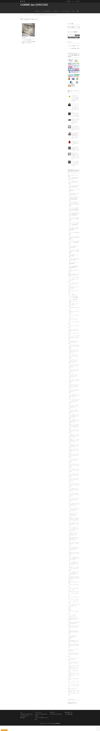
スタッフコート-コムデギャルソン (74, 612)
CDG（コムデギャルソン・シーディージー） (74, 280)
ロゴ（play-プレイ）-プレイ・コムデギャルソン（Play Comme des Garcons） (74, 514)
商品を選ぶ (37, 11)
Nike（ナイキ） (71, 615)
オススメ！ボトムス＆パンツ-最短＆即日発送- (74, 263)
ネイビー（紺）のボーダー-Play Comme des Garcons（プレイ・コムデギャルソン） (74, 504)
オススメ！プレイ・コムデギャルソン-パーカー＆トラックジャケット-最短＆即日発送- (74, 223)
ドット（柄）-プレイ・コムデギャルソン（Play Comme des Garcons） (74, 470)
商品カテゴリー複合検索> (74, 37)
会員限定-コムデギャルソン (73, 667)
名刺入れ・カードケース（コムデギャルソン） (74, 312)
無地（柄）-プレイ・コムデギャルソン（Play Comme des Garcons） (74, 455)
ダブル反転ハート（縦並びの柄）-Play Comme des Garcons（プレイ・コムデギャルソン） (74, 519)
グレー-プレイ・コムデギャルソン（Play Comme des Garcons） (74, 460)
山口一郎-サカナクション (73, 591)
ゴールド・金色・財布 (72, 299)
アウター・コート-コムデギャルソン (74, 322)
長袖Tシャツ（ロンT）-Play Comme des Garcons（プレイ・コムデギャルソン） (74, 351)
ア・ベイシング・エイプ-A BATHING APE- (73, 650)
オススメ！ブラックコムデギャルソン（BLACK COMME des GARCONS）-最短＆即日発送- (74, 209)
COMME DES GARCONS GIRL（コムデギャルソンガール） (74, 619)
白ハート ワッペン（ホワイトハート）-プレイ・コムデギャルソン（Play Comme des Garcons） (74, 401)
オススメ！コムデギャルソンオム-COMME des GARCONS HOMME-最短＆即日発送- (74, 198)
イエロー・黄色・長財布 (73, 297)
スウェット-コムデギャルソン (73, 601)
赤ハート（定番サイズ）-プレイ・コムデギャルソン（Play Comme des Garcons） (74, 416)
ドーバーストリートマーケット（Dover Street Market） (74, 659)
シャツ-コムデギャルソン (73, 599)
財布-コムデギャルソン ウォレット (74, 291)
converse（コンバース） (73, 588)
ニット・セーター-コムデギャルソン (74, 594)
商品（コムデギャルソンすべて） (73, 175)
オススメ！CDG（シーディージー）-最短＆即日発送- (74, 194)
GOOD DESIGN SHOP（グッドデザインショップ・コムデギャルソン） (74, 654)
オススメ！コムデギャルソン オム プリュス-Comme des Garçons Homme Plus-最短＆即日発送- (74, 204)
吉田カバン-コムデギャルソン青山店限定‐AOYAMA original (74, 274)
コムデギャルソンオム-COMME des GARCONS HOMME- (74, 623)
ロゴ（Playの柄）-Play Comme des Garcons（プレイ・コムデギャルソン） (74, 524)
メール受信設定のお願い (69, 714)
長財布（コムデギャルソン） (74, 301)
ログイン (73, 1)
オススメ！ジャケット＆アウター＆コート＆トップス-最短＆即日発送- (74, 251)
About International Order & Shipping (56, 714)
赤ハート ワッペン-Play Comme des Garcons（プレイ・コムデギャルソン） (74, 380)
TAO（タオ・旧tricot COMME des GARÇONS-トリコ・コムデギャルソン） (74, 645)
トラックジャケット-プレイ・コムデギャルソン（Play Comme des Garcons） (74, 375)
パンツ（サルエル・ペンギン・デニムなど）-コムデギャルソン (74, 662)
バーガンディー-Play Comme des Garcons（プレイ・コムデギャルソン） (74, 479)
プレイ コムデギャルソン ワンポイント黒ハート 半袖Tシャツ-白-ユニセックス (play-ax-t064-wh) (75, 128)
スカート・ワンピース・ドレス (74, 681)
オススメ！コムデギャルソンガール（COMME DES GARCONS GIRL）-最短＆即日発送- (74, 213)
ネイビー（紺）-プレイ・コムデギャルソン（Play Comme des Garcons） (74, 465)
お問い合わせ (55, 11)
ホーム (21, 712)
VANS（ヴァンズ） (72, 616)
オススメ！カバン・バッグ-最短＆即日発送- (74, 190)
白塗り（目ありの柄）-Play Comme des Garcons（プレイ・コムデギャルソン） (74, 538)
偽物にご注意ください (68, 712)
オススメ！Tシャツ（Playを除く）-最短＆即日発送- (74, 259)
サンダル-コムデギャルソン (73, 665)
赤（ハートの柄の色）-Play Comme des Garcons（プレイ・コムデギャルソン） (74, 563)
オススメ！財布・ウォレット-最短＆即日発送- (74, 255)
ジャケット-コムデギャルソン (73, 597)
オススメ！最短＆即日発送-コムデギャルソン (74, 182)
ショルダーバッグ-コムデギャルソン (74, 585)
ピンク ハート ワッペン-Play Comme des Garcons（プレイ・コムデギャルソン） (74, 406)
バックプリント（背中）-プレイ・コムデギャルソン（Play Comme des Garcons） (74, 509)
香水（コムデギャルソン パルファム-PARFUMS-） (74, 288)
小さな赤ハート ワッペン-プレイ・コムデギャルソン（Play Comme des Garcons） (74, 435)
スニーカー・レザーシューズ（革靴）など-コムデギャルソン (74, 330)
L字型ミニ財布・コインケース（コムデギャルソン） (74, 304)
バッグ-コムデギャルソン (73, 277)
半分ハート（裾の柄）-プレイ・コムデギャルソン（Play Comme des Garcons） (73, 529)
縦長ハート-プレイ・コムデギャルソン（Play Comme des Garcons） (74, 430)
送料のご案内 (22, 717)
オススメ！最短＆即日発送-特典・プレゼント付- (73, 178)
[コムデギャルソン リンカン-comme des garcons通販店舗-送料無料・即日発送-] (34, 4)
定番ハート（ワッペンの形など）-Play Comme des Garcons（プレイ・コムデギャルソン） (74, 425)
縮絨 (69, 609)
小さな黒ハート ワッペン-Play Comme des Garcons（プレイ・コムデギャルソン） (74, 440)
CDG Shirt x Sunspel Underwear (74, 678)
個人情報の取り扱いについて (72, 703)
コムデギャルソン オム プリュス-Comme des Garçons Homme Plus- (74, 627)
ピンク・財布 (71, 294)
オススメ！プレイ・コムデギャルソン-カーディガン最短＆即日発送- (74, 218)
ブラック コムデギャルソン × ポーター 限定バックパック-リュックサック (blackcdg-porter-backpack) (75, 163)
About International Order (65, 11)
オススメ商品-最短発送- (46, 11)
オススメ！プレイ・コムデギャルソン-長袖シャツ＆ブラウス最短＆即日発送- (74, 228)
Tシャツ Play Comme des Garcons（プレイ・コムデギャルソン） (74, 356)
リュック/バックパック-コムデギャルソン (74, 326)
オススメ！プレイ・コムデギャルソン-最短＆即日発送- (74, 186)
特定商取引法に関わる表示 (72, 702)
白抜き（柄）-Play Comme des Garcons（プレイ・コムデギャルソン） (74, 543)
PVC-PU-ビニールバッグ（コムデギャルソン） (74, 675)
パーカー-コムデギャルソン (73, 604)
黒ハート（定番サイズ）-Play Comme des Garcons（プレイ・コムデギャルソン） (74, 421)
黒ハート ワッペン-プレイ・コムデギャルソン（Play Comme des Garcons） (74, 390)
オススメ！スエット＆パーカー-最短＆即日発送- (74, 247)
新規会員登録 (78, 1)
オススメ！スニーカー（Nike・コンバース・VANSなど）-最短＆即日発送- (74, 237)
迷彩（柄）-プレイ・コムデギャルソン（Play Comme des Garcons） (74, 568)
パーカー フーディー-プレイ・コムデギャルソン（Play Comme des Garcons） (74, 361)
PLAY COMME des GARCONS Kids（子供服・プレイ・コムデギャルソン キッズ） (74, 578)
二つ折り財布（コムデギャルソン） (74, 308)
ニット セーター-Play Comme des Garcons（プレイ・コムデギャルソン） (74, 365)
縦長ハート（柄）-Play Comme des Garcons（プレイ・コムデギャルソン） (74, 553)
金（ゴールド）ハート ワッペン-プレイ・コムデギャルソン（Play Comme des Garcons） (74, 385)
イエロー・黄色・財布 (72, 296)
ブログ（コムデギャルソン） (73, 693)
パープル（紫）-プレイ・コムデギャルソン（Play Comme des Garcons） (74, 484)
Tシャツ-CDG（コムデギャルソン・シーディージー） (74, 284)
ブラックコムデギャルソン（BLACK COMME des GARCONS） (73, 636)
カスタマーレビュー (38, 712)
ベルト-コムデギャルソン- (73, 684)
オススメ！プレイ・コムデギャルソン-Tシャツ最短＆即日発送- (74, 242)
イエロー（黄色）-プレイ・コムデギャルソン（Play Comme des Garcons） (74, 489)
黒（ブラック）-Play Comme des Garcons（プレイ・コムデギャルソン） (74, 450)
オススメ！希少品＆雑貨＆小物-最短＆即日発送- (74, 267)
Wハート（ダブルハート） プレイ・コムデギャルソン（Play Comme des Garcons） (74, 395)
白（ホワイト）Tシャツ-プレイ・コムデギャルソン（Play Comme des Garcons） (74, 445)
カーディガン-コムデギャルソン (74, 333)
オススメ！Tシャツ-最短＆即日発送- (74, 233)
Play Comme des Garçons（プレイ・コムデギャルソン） (74, 342)
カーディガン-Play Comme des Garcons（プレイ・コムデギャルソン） (74, 346)
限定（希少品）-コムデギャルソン (74, 338)
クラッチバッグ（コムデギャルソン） (74, 316)
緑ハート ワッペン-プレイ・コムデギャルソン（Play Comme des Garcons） (74, 411)
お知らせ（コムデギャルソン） (73, 690)
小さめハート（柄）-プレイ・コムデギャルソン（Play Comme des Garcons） (74, 533)
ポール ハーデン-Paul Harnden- (74, 685)
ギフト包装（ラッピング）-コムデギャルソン (74, 271)
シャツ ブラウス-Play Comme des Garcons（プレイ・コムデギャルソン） (74, 370)
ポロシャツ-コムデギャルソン (73, 670)
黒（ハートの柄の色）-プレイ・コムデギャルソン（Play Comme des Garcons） (73, 573)
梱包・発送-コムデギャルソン (73, 691)
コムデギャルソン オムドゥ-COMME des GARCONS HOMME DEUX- (74, 631)
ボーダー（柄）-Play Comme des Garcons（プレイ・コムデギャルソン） (74, 494)
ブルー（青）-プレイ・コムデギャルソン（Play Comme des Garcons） (74, 475)
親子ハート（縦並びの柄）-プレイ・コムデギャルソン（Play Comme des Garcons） (74, 558)
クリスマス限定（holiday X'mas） (73, 606)
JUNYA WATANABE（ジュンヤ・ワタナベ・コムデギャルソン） (74, 641)
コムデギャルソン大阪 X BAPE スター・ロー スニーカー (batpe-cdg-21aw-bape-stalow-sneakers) (75, 121)
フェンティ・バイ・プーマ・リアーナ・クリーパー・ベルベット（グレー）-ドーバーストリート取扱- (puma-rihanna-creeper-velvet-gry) (75, 107)
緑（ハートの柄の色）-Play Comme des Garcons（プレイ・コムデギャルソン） (74, 548)
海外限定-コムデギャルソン (73, 673)
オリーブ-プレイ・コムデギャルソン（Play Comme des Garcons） (74, 499)
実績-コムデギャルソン (72, 688)
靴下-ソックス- (71, 590)
